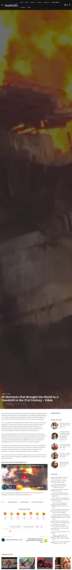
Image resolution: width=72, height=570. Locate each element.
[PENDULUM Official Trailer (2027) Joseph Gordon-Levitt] (54, 464)
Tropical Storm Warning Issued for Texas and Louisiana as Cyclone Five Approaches (60, 494)
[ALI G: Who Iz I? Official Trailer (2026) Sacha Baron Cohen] (54, 455)
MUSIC (43, 567)
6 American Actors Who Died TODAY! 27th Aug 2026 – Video (64, 425)
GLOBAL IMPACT (25, 502)
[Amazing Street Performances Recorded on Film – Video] (9, 563)
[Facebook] (6, 406)
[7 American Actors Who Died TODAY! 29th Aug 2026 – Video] (54, 446)
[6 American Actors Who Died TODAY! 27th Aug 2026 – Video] (54, 425)
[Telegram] (11, 406)
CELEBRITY (4, 394)
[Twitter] (8, 406)
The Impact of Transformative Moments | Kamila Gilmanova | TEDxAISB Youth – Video (59, 486)
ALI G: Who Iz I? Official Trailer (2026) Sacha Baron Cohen (64, 455)
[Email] (13, 406)
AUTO (39, 567)
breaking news (13, 502)
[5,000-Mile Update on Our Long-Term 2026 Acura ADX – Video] (45, 563)
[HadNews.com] (11, 5)
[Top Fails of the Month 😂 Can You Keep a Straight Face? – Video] (27, 563)
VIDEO (8, 394)
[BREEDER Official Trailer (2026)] (63, 563)
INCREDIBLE (5, 567)
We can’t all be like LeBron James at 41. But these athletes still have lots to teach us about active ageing (61, 511)
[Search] (70, 5)
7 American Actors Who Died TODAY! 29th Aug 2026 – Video (64, 446)
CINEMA (57, 567)
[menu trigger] (3, 5)
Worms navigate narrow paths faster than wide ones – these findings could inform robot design (60, 499)
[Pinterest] (9, 406)
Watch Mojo (10, 403)
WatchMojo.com (28, 495)
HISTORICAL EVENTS (38, 502)
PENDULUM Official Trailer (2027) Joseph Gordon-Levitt (64, 464)
